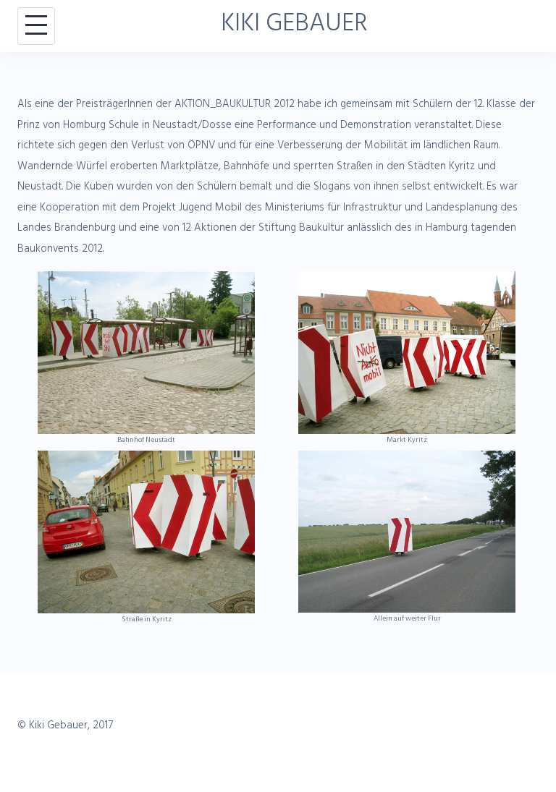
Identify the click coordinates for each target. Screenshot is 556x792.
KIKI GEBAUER (294, 26)
